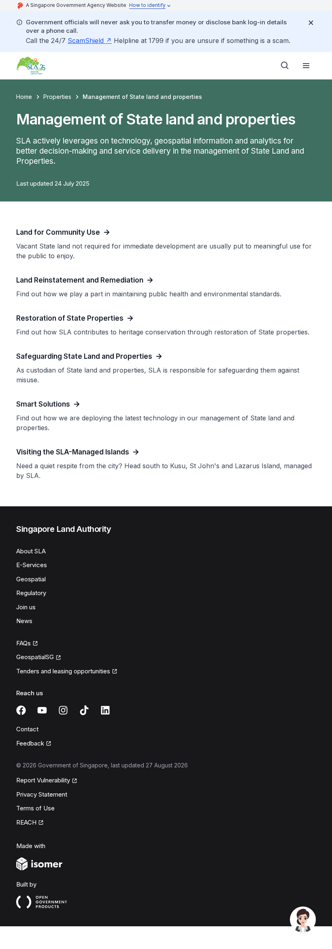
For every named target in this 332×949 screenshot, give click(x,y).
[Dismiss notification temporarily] (311, 22)
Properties (57, 96)
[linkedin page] (105, 710)
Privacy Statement (41, 794)
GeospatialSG (35, 657)
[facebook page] (21, 710)
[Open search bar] (285, 65)
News (24, 621)
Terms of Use (35, 808)
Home (24, 96)
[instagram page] (63, 710)
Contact (27, 729)
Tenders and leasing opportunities (63, 671)
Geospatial (31, 579)
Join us (26, 607)
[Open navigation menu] (306, 65)
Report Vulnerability (43, 780)
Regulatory (31, 593)
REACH (26, 822)
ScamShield (86, 40)
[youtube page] (42, 710)
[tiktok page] (84, 710)
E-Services (31, 565)
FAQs (23, 643)
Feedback (30, 743)
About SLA (31, 551)
